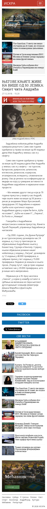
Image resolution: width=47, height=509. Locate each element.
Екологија (13, 500)
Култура (35, 500)
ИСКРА (9, 3)
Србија (15, 497)
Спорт (4, 500)
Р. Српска (24, 497)
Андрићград (25, 500)
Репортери (17, 502)
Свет (40, 497)
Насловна (6, 497)
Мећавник (6, 502)
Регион (33, 497)
